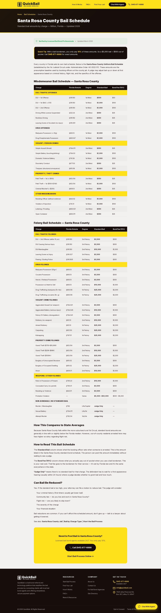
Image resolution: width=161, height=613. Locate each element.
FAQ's (88, 4)
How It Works (77, 4)
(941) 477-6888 (122, 581)
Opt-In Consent (118, 609)
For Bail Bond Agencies (96, 589)
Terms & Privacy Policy (135, 609)
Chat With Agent (117, 4)
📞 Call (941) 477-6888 (80, 547)
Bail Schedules (29, 14)
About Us (91, 582)
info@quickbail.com (124, 588)
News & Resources (70, 597)
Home (19, 14)
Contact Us (92, 586)
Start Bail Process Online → (80, 556)
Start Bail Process (69, 582)
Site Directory (93, 593)
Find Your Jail (99, 4)
